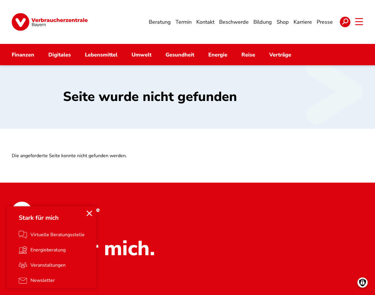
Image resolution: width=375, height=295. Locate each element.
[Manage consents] (362, 282)
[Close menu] (89, 213)
